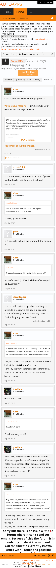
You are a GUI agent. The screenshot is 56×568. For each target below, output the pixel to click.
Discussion (47, 80)
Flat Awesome (10, 555)
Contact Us (41, 555)
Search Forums (9, 18)
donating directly (42, 39)
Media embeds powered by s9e (13, 564)
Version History (33, 80)
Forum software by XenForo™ (25, 562)
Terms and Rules (36, 560)
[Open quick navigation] (52, 54)
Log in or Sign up (45, 2)
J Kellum (8, 158)
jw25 (15, 231)
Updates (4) (20, 80)
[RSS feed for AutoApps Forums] (53, 556)
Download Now (28, 73)
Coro (16, 89)
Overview (8, 80)
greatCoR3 (19, 167)
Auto (11, 4)
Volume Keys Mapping (15, 105)
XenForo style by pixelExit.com (38, 564)
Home (7, 11)
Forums (20, 11)
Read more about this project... (19, 145)
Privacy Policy (50, 560)
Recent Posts (23, 18)
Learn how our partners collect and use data (20, 49)
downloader (19, 296)
